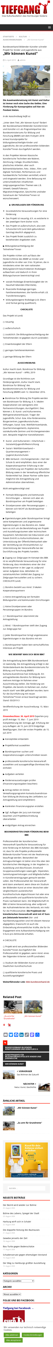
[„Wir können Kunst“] (9, 1111)
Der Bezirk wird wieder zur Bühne (19, 1205)
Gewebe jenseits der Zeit (15, 1238)
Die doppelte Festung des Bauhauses (21, 1229)
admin (22, 60)
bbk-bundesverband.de (38, 981)
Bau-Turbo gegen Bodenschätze (18, 1246)
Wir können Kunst (14, 1064)
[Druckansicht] (4, 1025)
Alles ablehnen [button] (11, 1335)
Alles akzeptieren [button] (13, 1340)
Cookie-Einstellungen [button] (33, 1335)
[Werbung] (26, 1159)
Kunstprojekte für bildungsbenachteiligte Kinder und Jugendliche (23, 1057)
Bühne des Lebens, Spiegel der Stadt (21, 1213)
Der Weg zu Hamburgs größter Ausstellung (24, 1263)
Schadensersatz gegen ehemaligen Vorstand (25, 1254)
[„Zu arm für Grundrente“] (9, 1125)
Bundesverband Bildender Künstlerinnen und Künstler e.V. (21, 1048)
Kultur (23, 36)
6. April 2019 (10, 60)
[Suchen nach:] (26, 1188)
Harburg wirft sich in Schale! (17, 1221)
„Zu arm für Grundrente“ (29, 1122)
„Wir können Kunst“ (27, 1107)
